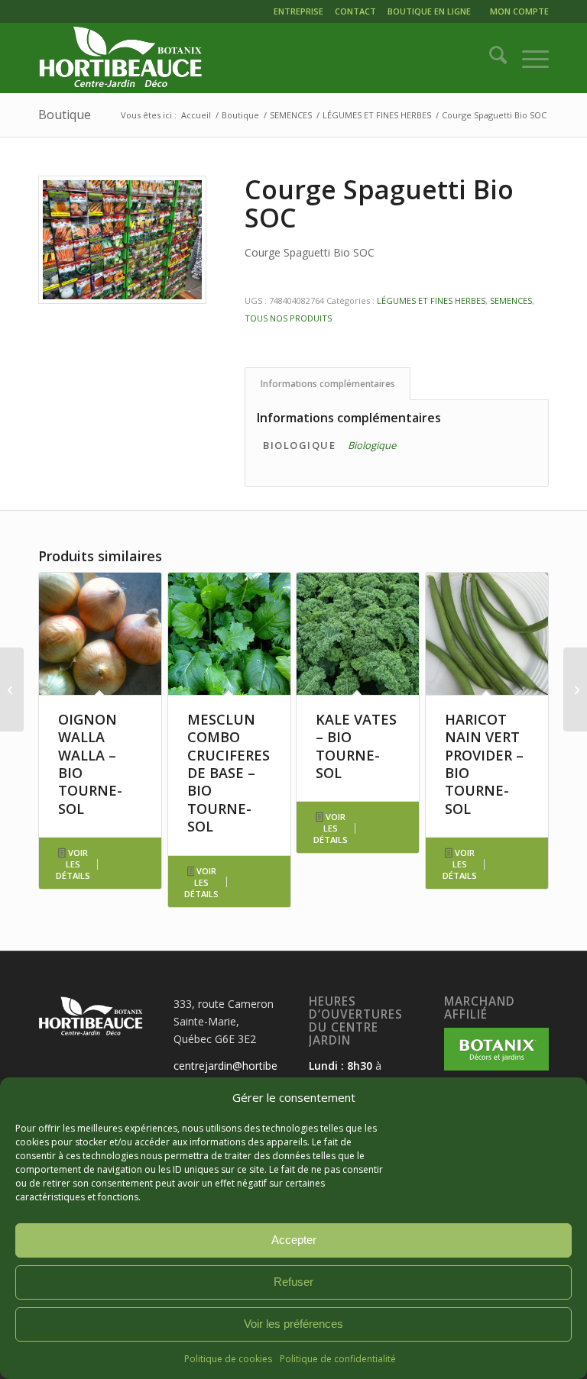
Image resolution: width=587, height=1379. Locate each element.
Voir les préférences (293, 1323)
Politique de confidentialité (338, 1358)
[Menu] (528, 58)
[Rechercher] (490, 58)
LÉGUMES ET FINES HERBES (431, 300)
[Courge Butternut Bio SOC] (12, 689)
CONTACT (355, 11)
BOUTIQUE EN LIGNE (429, 11)
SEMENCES (511, 300)
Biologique (372, 445)
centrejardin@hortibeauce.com (250, 1065)
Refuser (293, 1281)
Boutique (64, 114)
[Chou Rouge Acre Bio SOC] (575, 689)
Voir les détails (73, 864)
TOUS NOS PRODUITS (288, 318)
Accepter (293, 1239)
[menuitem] (300, 13)
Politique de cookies (228, 1358)
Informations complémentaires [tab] (328, 383)
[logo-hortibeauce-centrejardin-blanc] (120, 58)
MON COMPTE (519, 11)
